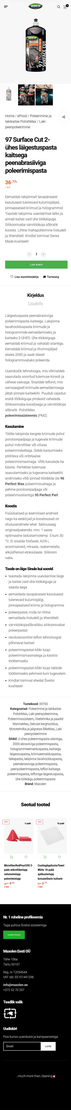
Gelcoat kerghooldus (44, 724)
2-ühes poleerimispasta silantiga (40, 739)
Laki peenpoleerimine (43, 714)
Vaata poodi (14, 935)
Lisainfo (35, 303)
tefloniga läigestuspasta (47, 774)
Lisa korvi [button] (11, 857)
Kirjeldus (35, 295)
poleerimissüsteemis (21, 415)
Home (9, 116)
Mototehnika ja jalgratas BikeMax (32, 729)
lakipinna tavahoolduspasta (43, 759)
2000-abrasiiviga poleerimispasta (35, 744)
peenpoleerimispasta (25, 769)
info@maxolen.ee (15, 985)
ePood (22, 116)
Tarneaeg (53, 277)
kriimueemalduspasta (46, 754)
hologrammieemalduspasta (29, 749)
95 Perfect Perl (46, 495)
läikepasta (16, 759)
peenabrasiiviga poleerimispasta (35, 764)
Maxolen (40, 784)
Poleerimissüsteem (21, 719)
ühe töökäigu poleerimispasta (35, 779)
